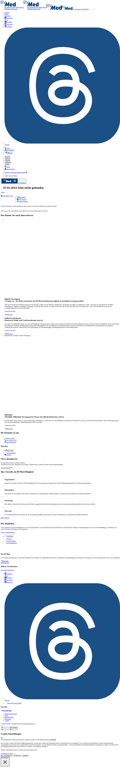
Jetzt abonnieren (5, 468)
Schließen (6, 727)
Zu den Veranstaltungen (8, 532)
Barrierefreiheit (8, 717)
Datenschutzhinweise (10, 714)
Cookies (6, 720)
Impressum (7, 719)
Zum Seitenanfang (11, 543)
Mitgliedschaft (5, 563)
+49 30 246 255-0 (11, 440)
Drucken (8, 455)
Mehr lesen (9, 314)
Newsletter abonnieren (7, 570)
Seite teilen (10, 536)
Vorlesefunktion (11, 453)
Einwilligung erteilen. (7, 753)
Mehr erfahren (5, 518)
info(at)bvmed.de (11, 442)
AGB (6, 715)
